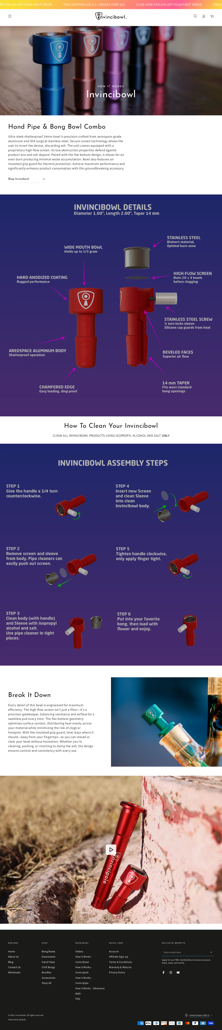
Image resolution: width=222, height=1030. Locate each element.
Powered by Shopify (17, 1019)
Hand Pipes (48, 962)
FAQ (77, 998)
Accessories (49, 977)
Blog (10, 962)
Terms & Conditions (120, 962)
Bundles (46, 972)
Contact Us (14, 967)
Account (114, 951)
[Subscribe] (212, 952)
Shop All (47, 983)
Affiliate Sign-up (118, 956)
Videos (79, 951)
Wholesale (14, 972)
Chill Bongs (48, 967)
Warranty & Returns (120, 967)
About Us (13, 956)
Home (11, 951)
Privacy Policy (117, 972)
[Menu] (10, 16)
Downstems (48, 956)
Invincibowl (20, 1015)
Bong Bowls (48, 951)
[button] (195, 16)
